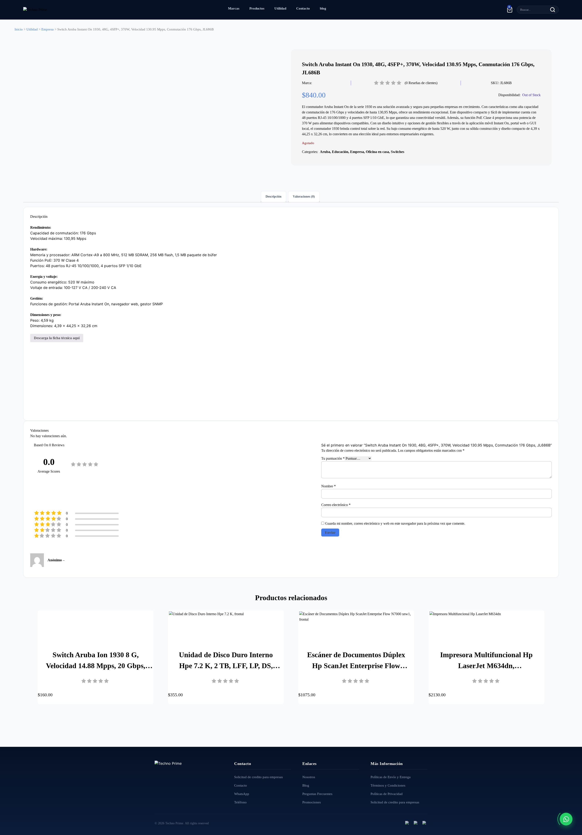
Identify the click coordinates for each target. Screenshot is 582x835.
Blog (305, 785)
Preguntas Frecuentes (317, 794)
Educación (340, 152)
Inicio (19, 29)
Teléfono (240, 802)
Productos (256, 8)
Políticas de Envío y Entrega (391, 777)
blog (323, 8)
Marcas (233, 8)
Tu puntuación (333, 458)
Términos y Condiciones (388, 785)
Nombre (328, 486)
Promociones (311, 802)
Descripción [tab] (273, 196)
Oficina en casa (377, 152)
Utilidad (280, 8)
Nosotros (308, 777)
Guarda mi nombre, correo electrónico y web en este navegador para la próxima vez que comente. (395, 523)
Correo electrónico (336, 505)
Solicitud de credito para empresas (258, 777)
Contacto (303, 8)
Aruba (325, 152)
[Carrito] (509, 9)
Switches (397, 152)
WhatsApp (241, 794)
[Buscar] (552, 10)
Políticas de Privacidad (387, 794)
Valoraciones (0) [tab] (304, 196)
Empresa (47, 29)
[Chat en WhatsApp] (566, 819)
